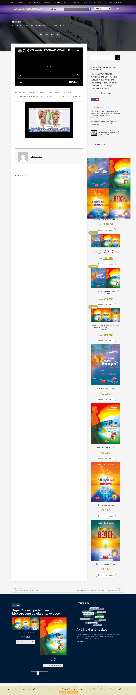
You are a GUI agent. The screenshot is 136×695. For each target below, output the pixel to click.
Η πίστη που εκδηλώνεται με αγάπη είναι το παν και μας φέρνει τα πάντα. (109, 132)
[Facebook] (52, 9)
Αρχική (12, 2)
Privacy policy (72, 692)
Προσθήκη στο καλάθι (106, 230)
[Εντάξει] (134, 691)
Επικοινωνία (120, 2)
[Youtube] (55, 9)
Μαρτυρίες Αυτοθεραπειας (92, 2)
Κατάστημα (76, 2)
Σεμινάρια (47, 2)
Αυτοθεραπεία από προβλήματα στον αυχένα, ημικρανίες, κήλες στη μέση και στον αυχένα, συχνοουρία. (105, 113)
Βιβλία (20, 2)
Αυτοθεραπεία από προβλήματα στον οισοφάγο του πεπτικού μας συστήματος (104, 123)
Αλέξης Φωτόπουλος (28, 8)
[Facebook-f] (93, 99)
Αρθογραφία (108, 2)
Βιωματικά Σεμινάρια (61, 2)
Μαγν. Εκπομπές (34, 2)
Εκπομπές (16, 22)
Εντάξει (62, 692)
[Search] (89, 9)
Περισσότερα (80, 642)
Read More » (94, 117)
